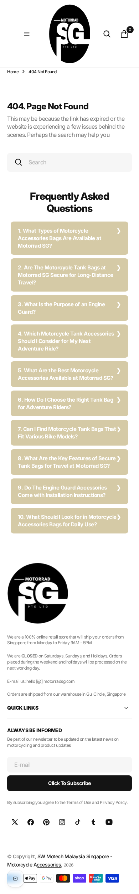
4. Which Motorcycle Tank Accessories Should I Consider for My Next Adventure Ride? (66, 341)
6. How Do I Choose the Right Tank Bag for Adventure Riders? (65, 403)
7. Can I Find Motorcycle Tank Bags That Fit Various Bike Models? (67, 433)
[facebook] (30, 822)
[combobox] (69, 162)
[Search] (107, 34)
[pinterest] (46, 822)
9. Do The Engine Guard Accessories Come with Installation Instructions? (62, 491)
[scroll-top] (126, 881)
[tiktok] (78, 822)
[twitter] (15, 822)
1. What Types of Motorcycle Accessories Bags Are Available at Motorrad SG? (59, 238)
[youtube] (109, 822)
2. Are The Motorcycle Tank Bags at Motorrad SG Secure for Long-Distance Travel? (65, 275)
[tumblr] (93, 822)
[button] (26, 34)
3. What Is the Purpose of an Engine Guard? (61, 308)
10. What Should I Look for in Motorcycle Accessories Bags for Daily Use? (67, 520)
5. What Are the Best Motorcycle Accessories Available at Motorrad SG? (65, 374)
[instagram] (62, 822)
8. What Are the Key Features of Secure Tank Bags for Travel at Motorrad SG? (67, 462)
